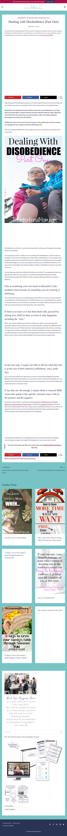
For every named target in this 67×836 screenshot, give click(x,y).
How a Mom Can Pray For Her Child (50, 610)
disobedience (21, 18)
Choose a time (50, 1)
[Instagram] (56, 824)
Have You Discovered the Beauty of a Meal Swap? (15, 470)
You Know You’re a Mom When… (16, 538)
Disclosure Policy (7, 823)
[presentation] (17, 511)
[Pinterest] (60, 824)
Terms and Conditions (8, 825)
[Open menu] (64, 7)
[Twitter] (63, 824)
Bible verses (9, 458)
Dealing (46, 445)
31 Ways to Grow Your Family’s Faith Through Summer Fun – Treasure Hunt (15, 555)
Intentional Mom (32, 18)
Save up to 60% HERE (47, 35)
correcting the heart (19, 458)
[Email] (50, 824)
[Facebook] (53, 824)
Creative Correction (46, 404)
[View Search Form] (2, 6)
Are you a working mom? (46, 598)
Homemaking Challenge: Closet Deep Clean (51, 469)
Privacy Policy (16, 823)
